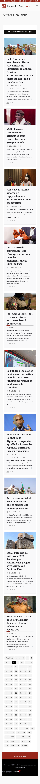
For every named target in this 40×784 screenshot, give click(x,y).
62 (11, 702)
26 (11, 675)
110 (18, 737)
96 (30, 724)
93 (16, 724)
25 (6, 675)
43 (6, 689)
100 (21, 728)
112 (29, 737)
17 (25, 667)
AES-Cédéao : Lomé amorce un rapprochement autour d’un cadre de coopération (19, 196)
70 (21, 706)
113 (7, 741)
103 (7, 732)
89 (25, 719)
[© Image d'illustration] (20, 301)
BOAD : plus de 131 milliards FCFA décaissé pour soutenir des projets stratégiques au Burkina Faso (18, 561)
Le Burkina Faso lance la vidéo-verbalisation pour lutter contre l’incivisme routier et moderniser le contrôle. (20, 379)
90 (30, 719)
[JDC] (16, 6)
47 (25, 689)
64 (21, 702)
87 (16, 719)
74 (11, 710)
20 (11, 671)
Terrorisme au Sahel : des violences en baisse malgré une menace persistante (19, 503)
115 (18, 741)
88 (21, 719)
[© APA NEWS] (20, 422)
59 (25, 697)
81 (16, 715)
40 (21, 684)
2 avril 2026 (13, 512)
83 (25, 715)
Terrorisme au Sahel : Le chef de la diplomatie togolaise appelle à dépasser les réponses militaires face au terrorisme (19, 442)
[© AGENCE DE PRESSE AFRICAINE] (20, 117)
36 (30, 680)
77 (25, 710)
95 (25, 724)
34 (21, 680)
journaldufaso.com (27, 765)
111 (23, 737)
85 (6, 719)
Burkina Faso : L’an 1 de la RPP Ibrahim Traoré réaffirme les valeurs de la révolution (19, 623)
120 (18, 745)
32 (11, 680)
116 (23, 741)
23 (25, 671)
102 (32, 728)
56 (11, 697)
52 (21, 693)
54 (30, 693)
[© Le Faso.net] (20, 604)
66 (30, 702)
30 (30, 675)
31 (6, 680)
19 (6, 671)
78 (30, 710)
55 (6, 697)
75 (16, 710)
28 (21, 675)
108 (7, 737)
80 (11, 715)
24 (30, 671)
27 (16, 675)
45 (16, 689)
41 (25, 684)
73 (6, 710)
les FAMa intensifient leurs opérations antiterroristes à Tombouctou (19, 318)
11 (26, 662)
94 (21, 724)
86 (11, 719)
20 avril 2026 (13, 86)
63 (16, 702)
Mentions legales (20, 756)
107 (29, 732)
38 (11, 684)
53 (25, 693)
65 (25, 702)
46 (21, 689)
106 (23, 732)
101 (26, 728)
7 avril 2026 (13, 391)
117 (29, 741)
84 (30, 715)
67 (6, 706)
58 (21, 697)
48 (30, 689)
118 (7, 745)
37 (6, 684)
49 (6, 693)
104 (12, 732)
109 (12, 737)
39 (16, 684)
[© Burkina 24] (20, 358)
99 (16, 728)
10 (22, 662)
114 (12, 741)
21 (16, 671)
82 (21, 715)
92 (11, 724)
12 (31, 662)
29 (25, 675)
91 (6, 724)
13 (6, 667)
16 (21, 667)
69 (16, 706)
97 (6, 728)
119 (12, 745)
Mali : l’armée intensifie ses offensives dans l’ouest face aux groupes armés (16, 136)
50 (11, 693)
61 (6, 702)
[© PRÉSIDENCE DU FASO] (20, 46)
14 (11, 667)
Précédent (9, 658)
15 (16, 667)
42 (30, 684)
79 (6, 715)
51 (16, 693)
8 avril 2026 (13, 327)
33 (16, 680)
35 (25, 680)
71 (25, 706)
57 (16, 697)
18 (30, 667)
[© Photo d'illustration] (20, 235)
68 (11, 706)
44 (11, 689)
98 (11, 728)
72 (30, 706)
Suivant (24, 745)
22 (21, 671)
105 (18, 732)
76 (21, 710)
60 (30, 697)
